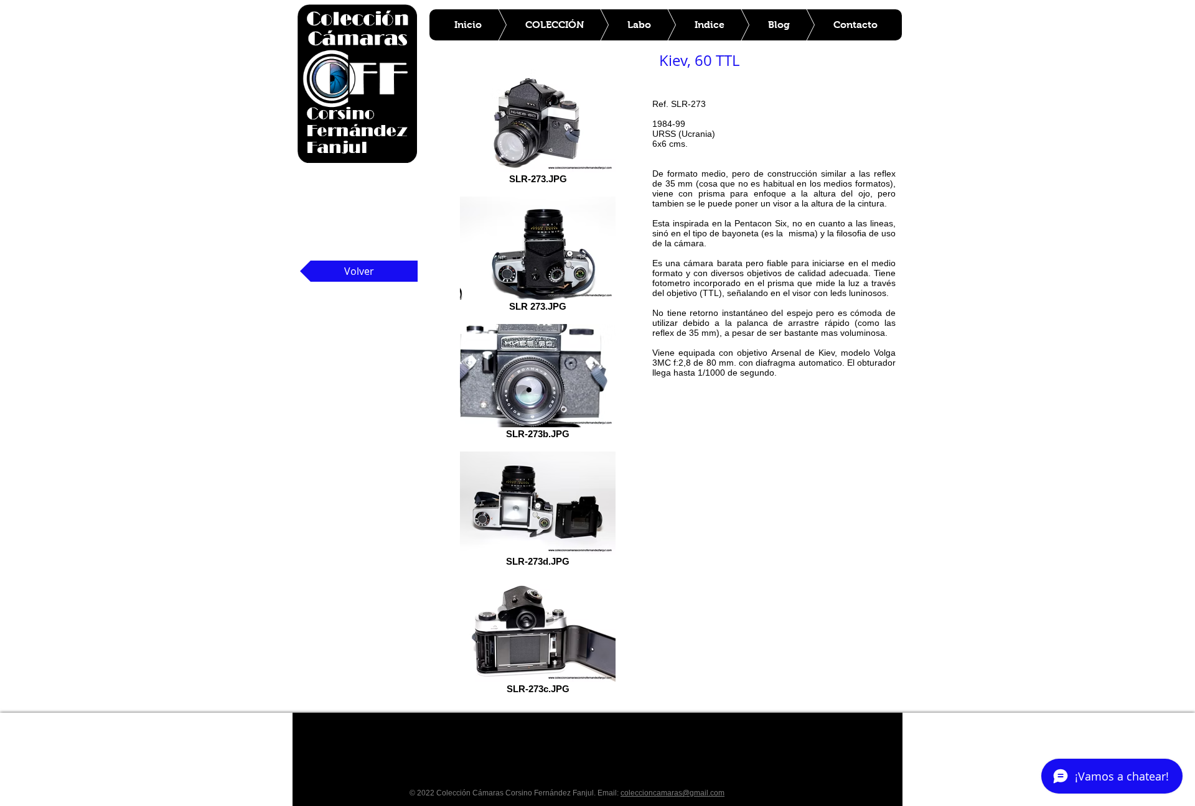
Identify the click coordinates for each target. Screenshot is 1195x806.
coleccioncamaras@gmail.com (672, 793)
